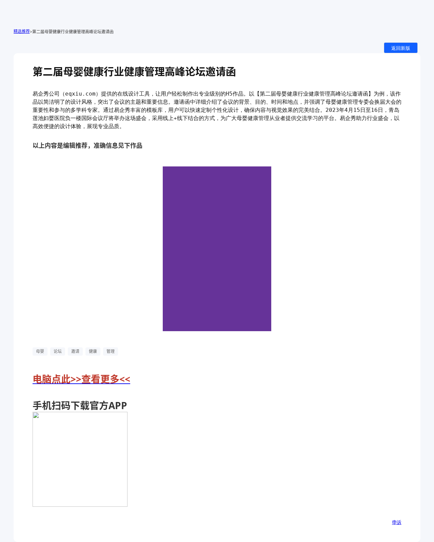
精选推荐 (22, 31)
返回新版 (400, 47)
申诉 (396, 522)
